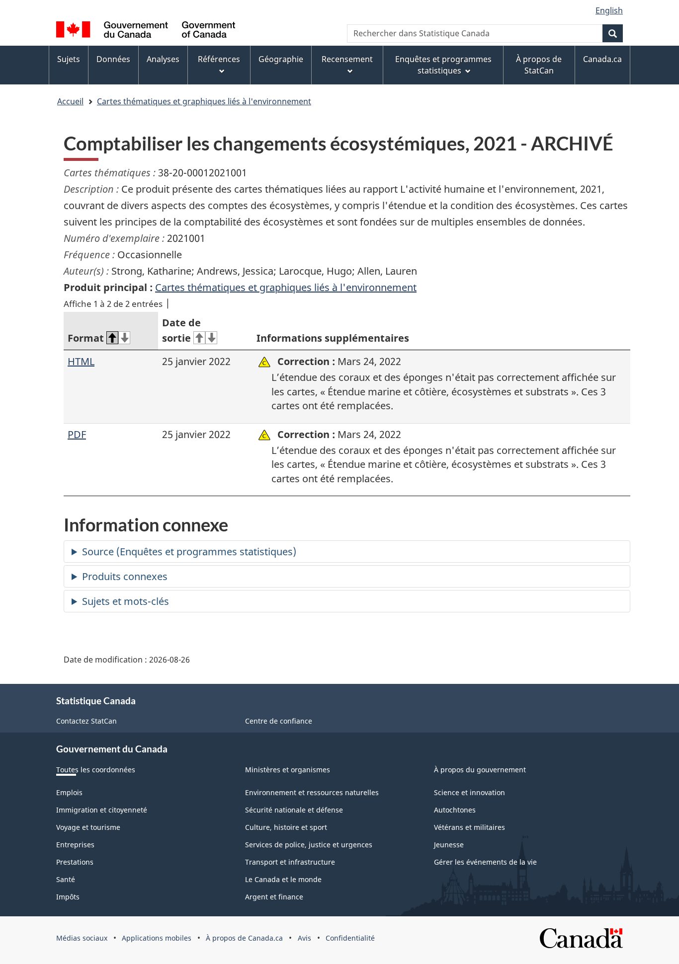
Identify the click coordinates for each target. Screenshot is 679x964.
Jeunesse (449, 844)
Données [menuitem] (113, 59)
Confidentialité (350, 938)
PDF (77, 434)
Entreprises (75, 844)
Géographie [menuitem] (280, 59)
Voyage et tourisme (88, 827)
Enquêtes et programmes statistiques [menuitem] (443, 65)
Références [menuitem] (219, 59)
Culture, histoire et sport (286, 827)
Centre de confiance (278, 721)
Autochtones (455, 810)
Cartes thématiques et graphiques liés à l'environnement (204, 101)
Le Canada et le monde (283, 879)
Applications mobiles (156, 938)
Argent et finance (274, 896)
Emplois (69, 792)
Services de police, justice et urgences (308, 844)
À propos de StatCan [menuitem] (539, 65)
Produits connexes (125, 576)
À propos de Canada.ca (244, 938)
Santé (65, 879)
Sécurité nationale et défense (294, 810)
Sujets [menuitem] (68, 59)
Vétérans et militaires (469, 827)
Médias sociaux (81, 938)
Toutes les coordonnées (95, 769)
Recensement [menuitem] (347, 59)
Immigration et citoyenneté (101, 810)
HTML (81, 361)
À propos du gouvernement (480, 769)
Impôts (68, 896)
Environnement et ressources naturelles (312, 792)
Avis (304, 938)
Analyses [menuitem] (163, 59)
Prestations (74, 862)
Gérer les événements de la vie (485, 862)
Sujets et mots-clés (125, 601)
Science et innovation (469, 792)
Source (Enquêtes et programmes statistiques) (189, 551)
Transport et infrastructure (290, 862)
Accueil (70, 101)
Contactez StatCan (86, 721)
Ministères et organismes (287, 769)
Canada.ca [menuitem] (602, 59)
